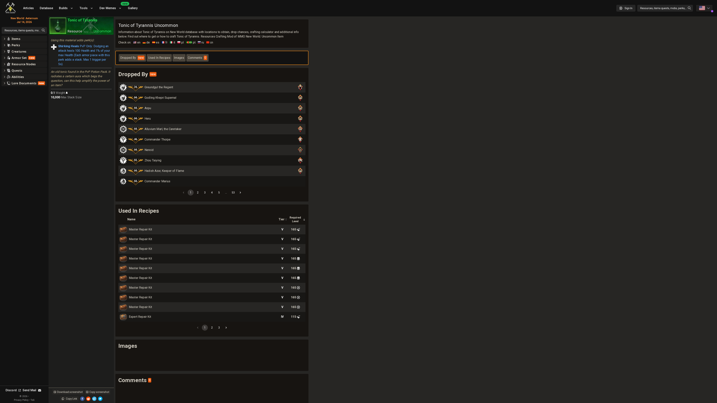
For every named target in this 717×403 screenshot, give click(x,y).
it (172, 42)
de (146, 42)
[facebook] (82, 398)
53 (233, 192)
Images (179, 58)
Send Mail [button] (29, 390)
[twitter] (100, 398)
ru (201, 42)
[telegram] (94, 398)
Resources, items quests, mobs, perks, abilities (666, 8)
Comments (197, 58)
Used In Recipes (159, 58)
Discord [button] (11, 390)
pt (190, 42)
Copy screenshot (99, 391)
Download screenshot (70, 391)
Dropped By (132, 58)
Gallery (133, 8)
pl (180, 42)
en (136, 42)
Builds (63, 8)
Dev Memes (112, 7)
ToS (32, 400)
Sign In (628, 8)
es (155, 42)
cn (209, 42)
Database (46, 8)
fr (164, 42)
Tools (84, 8)
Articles (28, 8)
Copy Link (71, 398)
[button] (24, 39)
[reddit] (88, 398)
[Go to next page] (240, 193)
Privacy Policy (21, 400)
